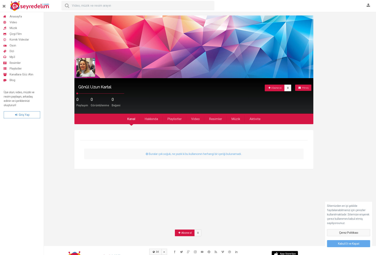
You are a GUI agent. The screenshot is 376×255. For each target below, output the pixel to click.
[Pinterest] (209, 252)
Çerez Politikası (348, 232)
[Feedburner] (216, 252)
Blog (12, 80)
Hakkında (151, 119)
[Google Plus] (188, 252)
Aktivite (254, 119)
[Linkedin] (236, 252)
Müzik (13, 28)
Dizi (12, 51)
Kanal (131, 119)
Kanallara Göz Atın (21, 74)
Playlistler (16, 68)
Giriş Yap (24, 114)
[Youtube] (202, 252)
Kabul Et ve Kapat (348, 243)
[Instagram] (195, 252)
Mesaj (305, 87)
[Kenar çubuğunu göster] (5, 4)
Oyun (13, 45)
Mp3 (12, 57)
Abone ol (276, 87)
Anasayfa (16, 16)
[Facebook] (175, 252)
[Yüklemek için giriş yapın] (368, 5)
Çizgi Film (16, 34)
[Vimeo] (223, 252)
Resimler (15, 63)
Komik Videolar (19, 39)
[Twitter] (181, 252)
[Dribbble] (229, 252)
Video (13, 22)
